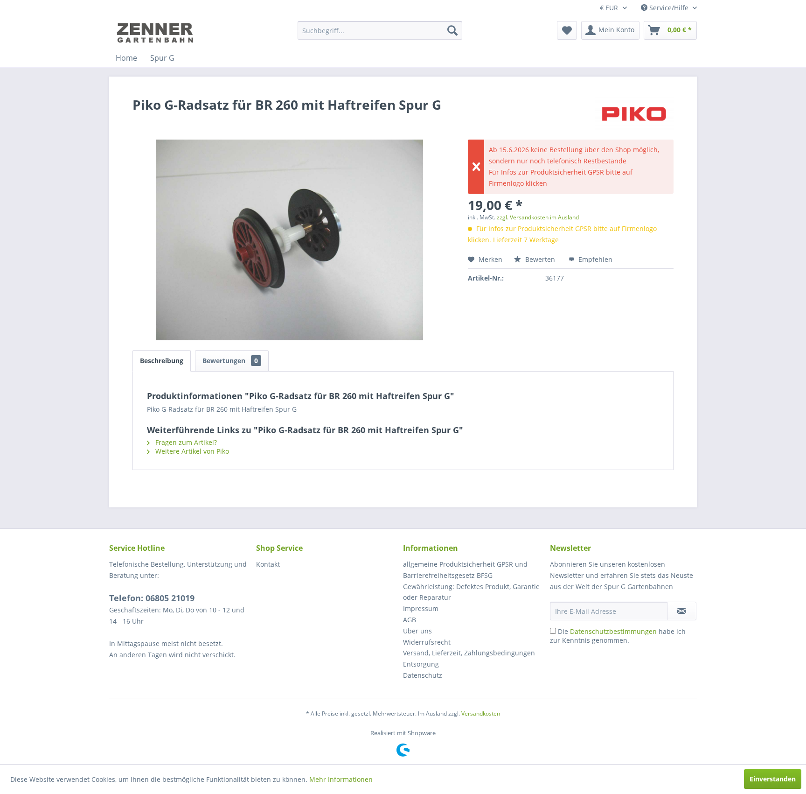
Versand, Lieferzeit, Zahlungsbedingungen (469, 652)
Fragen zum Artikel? (185, 442)
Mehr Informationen (341, 779)
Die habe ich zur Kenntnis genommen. (618, 636)
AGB (409, 619)
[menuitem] (380, 30)
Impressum (420, 608)
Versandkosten (480, 713)
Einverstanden (773, 778)
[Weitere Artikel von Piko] (634, 114)
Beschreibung (161, 360)
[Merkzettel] (567, 30)
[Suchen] (452, 30)
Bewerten (540, 259)
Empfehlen (594, 259)
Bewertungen (230, 360)
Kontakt (268, 564)
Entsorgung (421, 664)
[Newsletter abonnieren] (681, 611)
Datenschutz (422, 675)
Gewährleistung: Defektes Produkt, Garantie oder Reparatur (471, 592)
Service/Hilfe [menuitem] (668, 7)
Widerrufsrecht (427, 642)
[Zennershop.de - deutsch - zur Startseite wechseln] (156, 32)
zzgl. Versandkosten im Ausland (538, 217)
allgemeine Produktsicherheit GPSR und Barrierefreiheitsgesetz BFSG (465, 570)
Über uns (417, 630)
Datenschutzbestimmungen (613, 631)
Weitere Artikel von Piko (191, 451)
